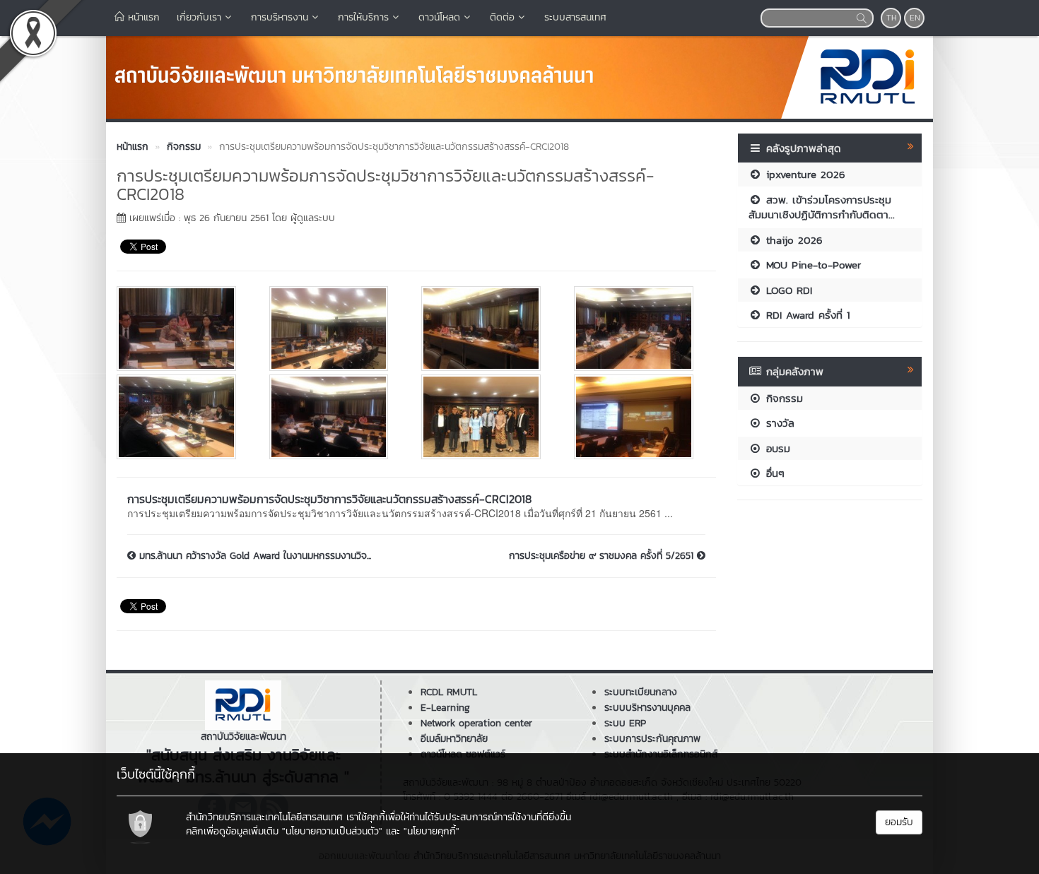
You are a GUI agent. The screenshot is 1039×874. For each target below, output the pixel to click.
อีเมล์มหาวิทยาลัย (454, 738)
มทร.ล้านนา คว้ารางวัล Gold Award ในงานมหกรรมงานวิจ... (253, 556)
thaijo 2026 (792, 240)
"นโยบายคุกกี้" (431, 831)
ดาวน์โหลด (439, 17)
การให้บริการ (363, 17)
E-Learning (445, 707)
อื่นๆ (773, 473)
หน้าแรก (142, 17)
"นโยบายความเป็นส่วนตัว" (332, 831)
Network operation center (476, 723)
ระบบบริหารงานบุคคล (647, 707)
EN (915, 17)
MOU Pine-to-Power (811, 264)
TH (891, 17)
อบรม (776, 448)
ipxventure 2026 (803, 174)
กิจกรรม (782, 398)
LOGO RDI (787, 290)
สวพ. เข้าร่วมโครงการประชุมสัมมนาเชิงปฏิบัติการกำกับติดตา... (822, 207)
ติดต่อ (502, 17)
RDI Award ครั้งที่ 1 (806, 315)
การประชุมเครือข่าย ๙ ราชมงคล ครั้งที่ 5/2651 (603, 556)
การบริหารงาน (279, 17)
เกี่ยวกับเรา (199, 17)
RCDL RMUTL (449, 692)
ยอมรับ (899, 822)
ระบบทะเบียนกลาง (640, 692)
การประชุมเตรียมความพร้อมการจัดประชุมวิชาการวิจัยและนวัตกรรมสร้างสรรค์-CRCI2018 (329, 498)
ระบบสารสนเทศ (575, 17)
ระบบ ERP (625, 723)
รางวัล (778, 423)
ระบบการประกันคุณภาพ (652, 738)
